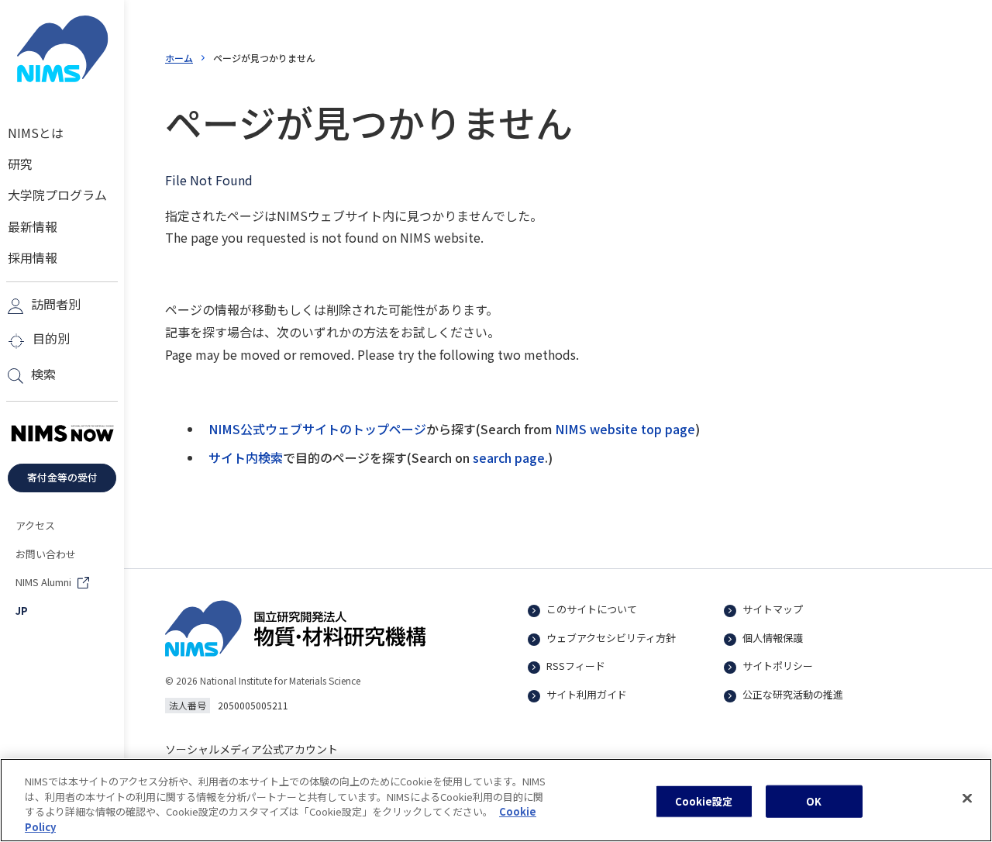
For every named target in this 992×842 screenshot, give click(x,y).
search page (509, 457)
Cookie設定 (704, 801)
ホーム (179, 57)
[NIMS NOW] (62, 434)
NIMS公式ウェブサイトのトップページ (317, 428)
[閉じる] (967, 798)
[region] (496, 800)
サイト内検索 (245, 457)
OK (814, 801)
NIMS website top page (625, 428)
